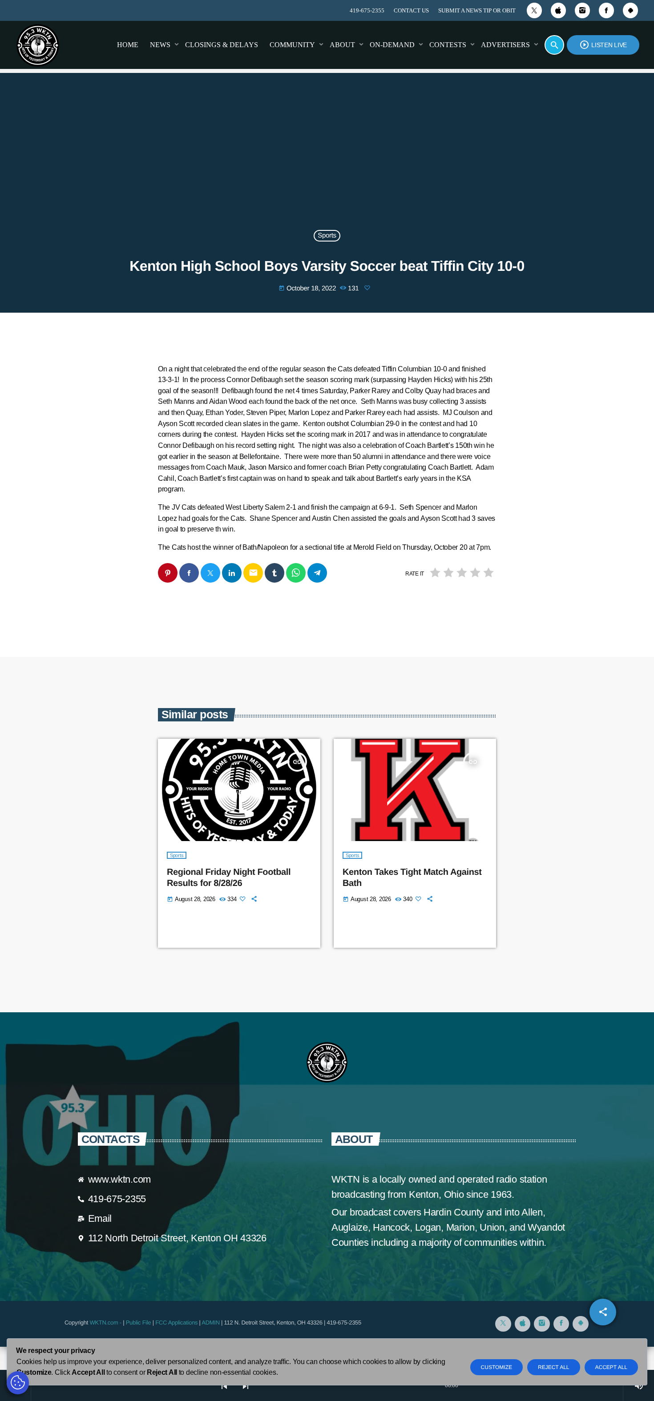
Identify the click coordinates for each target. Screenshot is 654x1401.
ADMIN (210, 1322)
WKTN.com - (106, 1322)
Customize (496, 1367)
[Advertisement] (327, 157)
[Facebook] (606, 10)
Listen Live (603, 45)
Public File (138, 1322)
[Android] (630, 10)
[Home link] (38, 45)
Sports (327, 236)
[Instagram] (582, 10)
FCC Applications (176, 1322)
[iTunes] (558, 10)
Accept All (611, 1367)
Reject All (553, 1367)
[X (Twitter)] (534, 10)
